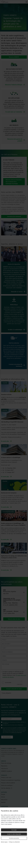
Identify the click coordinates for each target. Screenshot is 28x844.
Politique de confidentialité (14, 842)
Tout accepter (14, 829)
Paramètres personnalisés (14, 838)
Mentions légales (4, 842)
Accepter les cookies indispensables (14, 834)
